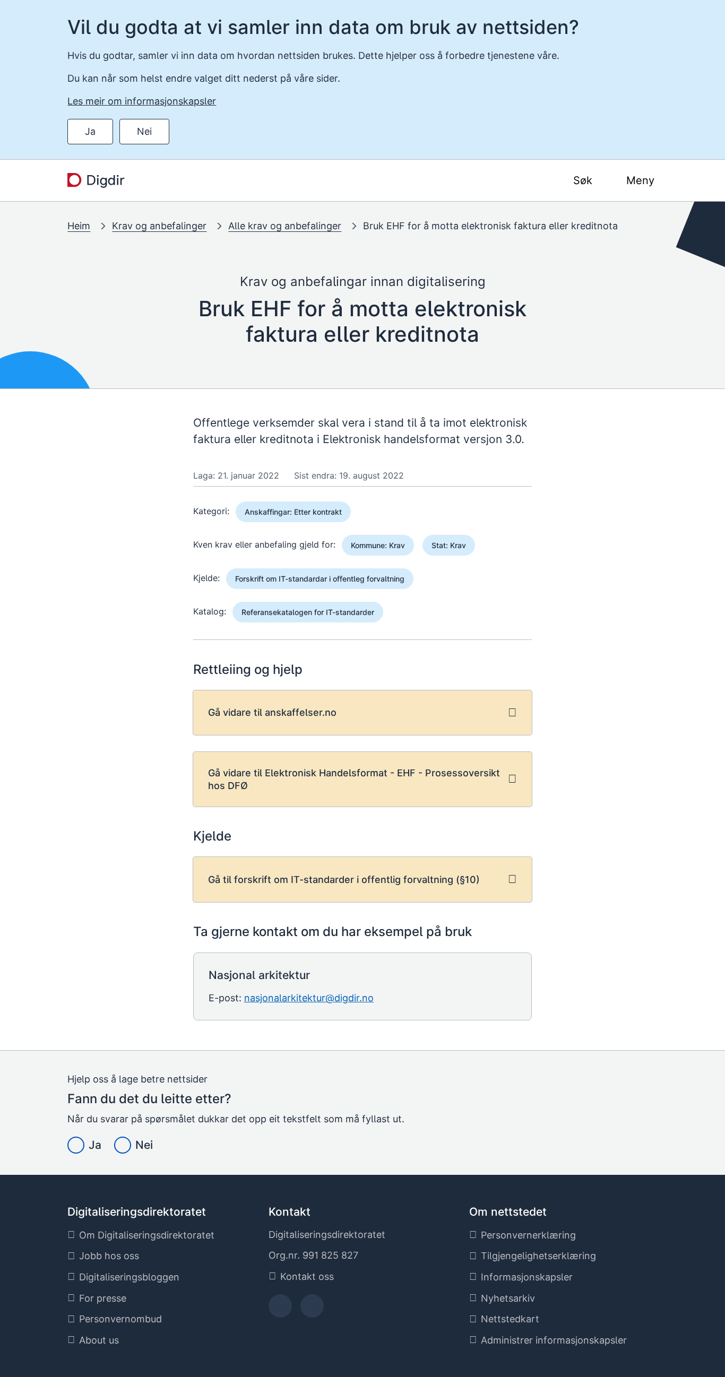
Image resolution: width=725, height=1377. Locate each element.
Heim (78, 225)
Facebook (280, 1309)
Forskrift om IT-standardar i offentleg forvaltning (319, 578)
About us (99, 1340)
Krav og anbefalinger (159, 225)
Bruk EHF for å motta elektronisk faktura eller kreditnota (490, 225)
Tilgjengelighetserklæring (538, 1255)
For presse (102, 1298)
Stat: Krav (448, 545)
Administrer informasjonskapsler (554, 1340)
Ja (90, 131)
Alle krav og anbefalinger (284, 225)
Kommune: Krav (378, 545)
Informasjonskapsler (527, 1277)
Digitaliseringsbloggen (129, 1277)
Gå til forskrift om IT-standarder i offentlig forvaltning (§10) (344, 879)
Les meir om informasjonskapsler (141, 101)
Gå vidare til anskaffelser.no (272, 712)
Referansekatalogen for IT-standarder (307, 612)
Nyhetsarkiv (508, 1298)
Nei (144, 131)
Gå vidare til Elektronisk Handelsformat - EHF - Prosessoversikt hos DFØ (354, 779)
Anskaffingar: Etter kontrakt (293, 511)
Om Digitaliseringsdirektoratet (146, 1235)
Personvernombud (120, 1318)
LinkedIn (312, 1309)
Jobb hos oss (109, 1255)
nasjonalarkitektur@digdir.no (309, 997)
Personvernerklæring (528, 1235)
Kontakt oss (307, 1276)
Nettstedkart (510, 1318)
